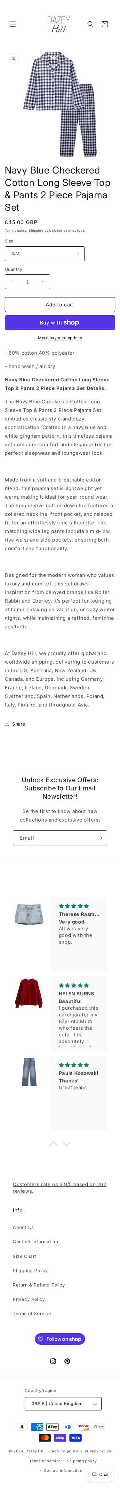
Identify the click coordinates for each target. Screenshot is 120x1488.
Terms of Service (32, 1313)
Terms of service (44, 1461)
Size (9, 240)
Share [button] (18, 724)
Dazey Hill (35, 1451)
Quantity (13, 269)
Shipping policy (82, 1461)
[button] (13, 24)
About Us (23, 1227)
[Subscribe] (100, 837)
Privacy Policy (29, 1299)
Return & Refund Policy (39, 1284)
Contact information (63, 1470)
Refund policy (65, 1451)
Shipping (36, 230)
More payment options (60, 337)
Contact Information (35, 1241)
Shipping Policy (30, 1270)
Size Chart (24, 1256)
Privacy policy (98, 1451)
